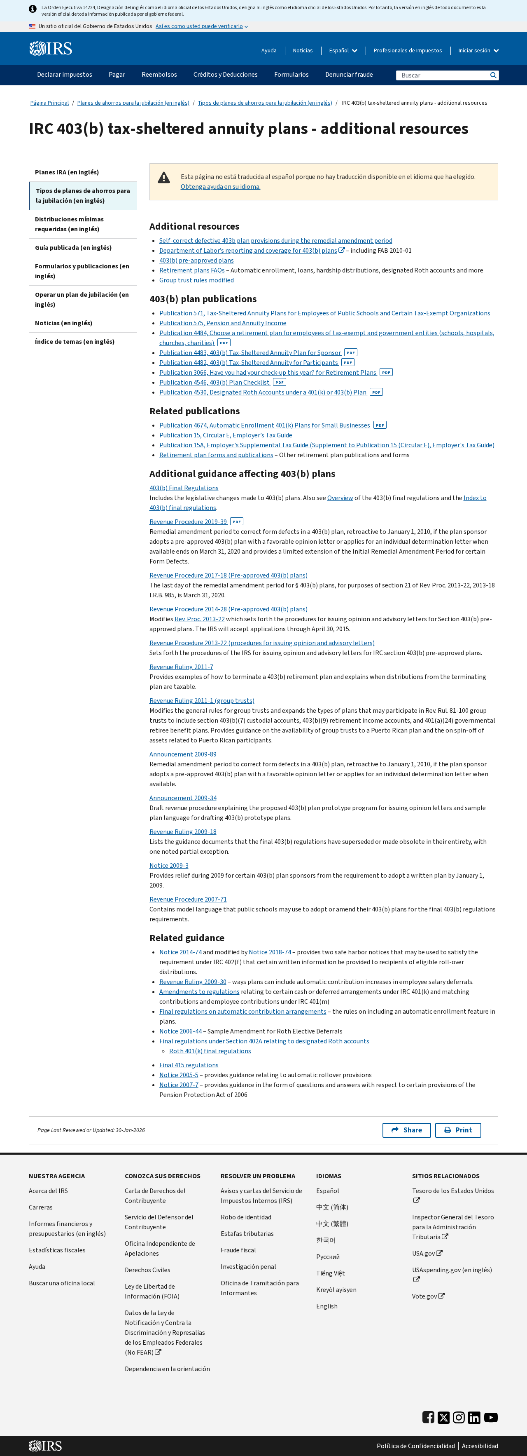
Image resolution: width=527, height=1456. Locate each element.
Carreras (41, 1207)
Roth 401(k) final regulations (210, 1051)
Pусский (328, 1256)
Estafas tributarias (247, 1233)
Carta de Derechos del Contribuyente (155, 1195)
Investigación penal (248, 1266)
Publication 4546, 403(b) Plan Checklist (221, 382)
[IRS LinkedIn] (474, 1416)
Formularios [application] (291, 74)
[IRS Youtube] (491, 1416)
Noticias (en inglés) (64, 323)
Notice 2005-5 (178, 1075)
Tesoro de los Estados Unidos (453, 1190)
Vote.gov (424, 1296)
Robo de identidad (246, 1217)
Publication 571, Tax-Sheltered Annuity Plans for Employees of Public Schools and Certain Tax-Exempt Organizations (324, 313)
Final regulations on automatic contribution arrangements (242, 1011)
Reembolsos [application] (159, 74)
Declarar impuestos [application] (64, 74)
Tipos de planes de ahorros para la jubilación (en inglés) (265, 103)
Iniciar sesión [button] (475, 50)
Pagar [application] (117, 74)
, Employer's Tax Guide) (461, 445)
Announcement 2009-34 (183, 798)
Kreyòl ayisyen (336, 1289)
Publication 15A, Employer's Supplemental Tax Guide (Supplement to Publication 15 (278, 445)
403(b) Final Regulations (184, 488)
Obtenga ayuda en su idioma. (221, 186)
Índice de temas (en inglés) (75, 341)
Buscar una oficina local (62, 1283)
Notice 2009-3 (169, 865)
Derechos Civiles (147, 1270)
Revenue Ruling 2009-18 (183, 831)
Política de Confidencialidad (416, 1446)
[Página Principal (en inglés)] (51, 45)
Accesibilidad (480, 1446)
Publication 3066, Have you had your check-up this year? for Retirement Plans (274, 372)
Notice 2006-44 (180, 1031)
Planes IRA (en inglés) (67, 172)
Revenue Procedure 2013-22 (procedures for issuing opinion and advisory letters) (262, 643)
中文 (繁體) (332, 1223)
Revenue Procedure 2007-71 (188, 899)
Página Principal (49, 103)
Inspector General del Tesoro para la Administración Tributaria (453, 1227)
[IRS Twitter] (444, 1416)
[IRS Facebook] (428, 1416)
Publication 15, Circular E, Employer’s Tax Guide (225, 435)
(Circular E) (413, 445)
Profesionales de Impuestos (408, 50)
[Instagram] (459, 1416)
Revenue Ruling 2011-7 (181, 666)
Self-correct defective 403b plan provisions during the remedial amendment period (275, 240)
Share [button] (412, 1130)
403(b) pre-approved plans (196, 260)
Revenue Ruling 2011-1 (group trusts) (201, 700)
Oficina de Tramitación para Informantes (260, 1288)
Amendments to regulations (199, 991)
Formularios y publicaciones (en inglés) (82, 271)
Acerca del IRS (48, 1190)
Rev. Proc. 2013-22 (200, 619)
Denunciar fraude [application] (349, 74)
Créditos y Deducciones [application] (226, 74)
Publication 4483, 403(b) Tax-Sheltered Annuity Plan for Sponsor (257, 352)
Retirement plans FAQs (192, 270)
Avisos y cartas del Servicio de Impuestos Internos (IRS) (261, 1195)
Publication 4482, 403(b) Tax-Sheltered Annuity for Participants (255, 362)
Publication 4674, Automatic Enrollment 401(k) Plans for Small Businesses (271, 425)
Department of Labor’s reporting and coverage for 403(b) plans (248, 250)
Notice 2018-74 (270, 952)
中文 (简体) (332, 1207)
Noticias (303, 50)
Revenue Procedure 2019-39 (195, 521)
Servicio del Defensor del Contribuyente (159, 1222)
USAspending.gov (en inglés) (452, 1270)
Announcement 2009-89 (183, 754)
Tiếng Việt (330, 1273)
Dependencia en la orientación (167, 1368)
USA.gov (423, 1253)
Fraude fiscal (238, 1250)
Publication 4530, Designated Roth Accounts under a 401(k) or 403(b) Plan (269, 392)
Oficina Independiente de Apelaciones (160, 1248)
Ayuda (269, 50)
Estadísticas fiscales (57, 1250)
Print (464, 1130)
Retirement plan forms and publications (216, 455)
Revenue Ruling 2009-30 (192, 981)
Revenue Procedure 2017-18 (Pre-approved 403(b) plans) (228, 575)
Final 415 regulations (189, 1065)
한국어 (326, 1240)
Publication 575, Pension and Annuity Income (223, 323)
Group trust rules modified (196, 280)
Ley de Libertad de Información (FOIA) (152, 1291)
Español (339, 50)
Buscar (492, 75)
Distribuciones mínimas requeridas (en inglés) (69, 224)
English (327, 1306)
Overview (340, 497)
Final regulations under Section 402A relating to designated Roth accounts (264, 1041)
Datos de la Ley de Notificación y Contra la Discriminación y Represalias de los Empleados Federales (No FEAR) (165, 1332)
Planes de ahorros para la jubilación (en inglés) (133, 103)
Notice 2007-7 (178, 1084)
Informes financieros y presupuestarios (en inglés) (67, 1228)
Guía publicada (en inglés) (73, 247)
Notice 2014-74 (180, 952)
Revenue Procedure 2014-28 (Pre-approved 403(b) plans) (228, 609)
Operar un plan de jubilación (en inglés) (82, 299)
